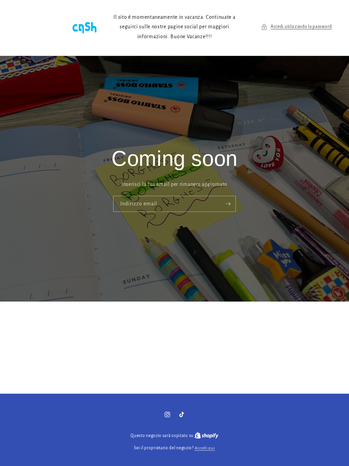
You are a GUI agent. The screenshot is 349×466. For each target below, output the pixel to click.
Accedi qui (205, 448)
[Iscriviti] (228, 204)
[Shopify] (206, 436)
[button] (296, 27)
